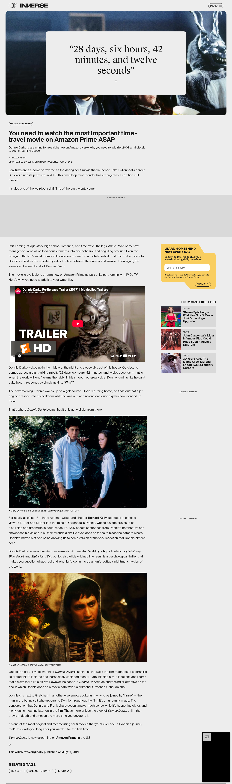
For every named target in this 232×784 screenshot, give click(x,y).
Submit (201, 284)
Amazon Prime (66, 738)
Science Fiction (38, 770)
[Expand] (205, 735)
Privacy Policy (193, 277)
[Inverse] (34, 5)
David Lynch (96, 551)
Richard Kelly (97, 518)
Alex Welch (20, 158)
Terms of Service (175, 277)
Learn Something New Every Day (180, 249)
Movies (15, 770)
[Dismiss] (226, 735)
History (61, 770)
